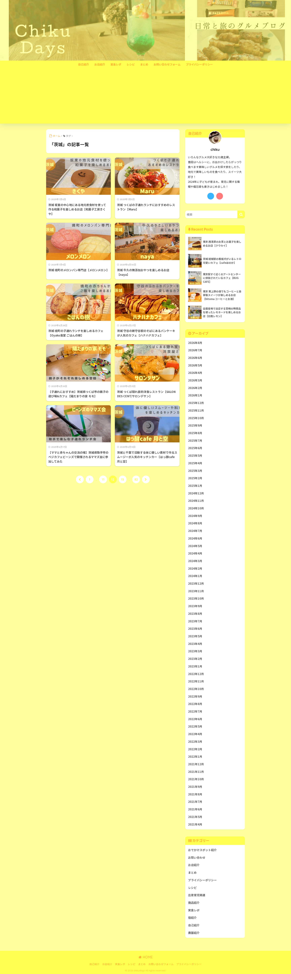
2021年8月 (195, 794)
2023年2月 (195, 659)
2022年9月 (195, 696)
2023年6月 (195, 629)
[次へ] (146, 479)
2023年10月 (196, 598)
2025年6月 (195, 448)
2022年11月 (196, 681)
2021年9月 (195, 787)
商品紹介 (194, 903)
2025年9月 (195, 425)
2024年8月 (195, 523)
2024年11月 (196, 501)
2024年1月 (195, 576)
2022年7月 (195, 711)
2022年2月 (195, 749)
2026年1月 (195, 395)
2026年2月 (195, 388)
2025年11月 (196, 410)
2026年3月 (195, 380)
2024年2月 (195, 568)
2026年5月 (195, 365)
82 (136, 479)
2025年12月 (196, 403)
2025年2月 (195, 478)
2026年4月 (195, 373)
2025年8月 (195, 433)
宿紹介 (192, 918)
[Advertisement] (145, 98)
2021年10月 (196, 779)
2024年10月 (196, 508)
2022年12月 (196, 674)
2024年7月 (195, 531)
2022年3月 (195, 742)
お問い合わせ (196, 857)
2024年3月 (195, 561)
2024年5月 (195, 546)
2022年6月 (195, 719)
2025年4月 (195, 463)
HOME (147, 957)
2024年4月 (195, 553)
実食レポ (115, 64)
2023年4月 (195, 644)
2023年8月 (195, 614)
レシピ (131, 64)
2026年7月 (195, 350)
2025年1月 (195, 486)
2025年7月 (195, 441)
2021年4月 (195, 824)
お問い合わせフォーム (167, 64)
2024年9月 (195, 516)
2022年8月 (195, 704)
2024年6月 (195, 538)
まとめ (144, 64)
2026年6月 (195, 358)
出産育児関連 (196, 895)
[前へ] (80, 479)
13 (122, 479)
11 (103, 479)
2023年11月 (196, 591)
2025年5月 (195, 456)
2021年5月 (195, 817)
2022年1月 (195, 756)
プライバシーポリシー (199, 64)
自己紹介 (83, 64)
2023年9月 (195, 606)
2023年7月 (195, 621)
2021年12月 (196, 764)
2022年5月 (195, 726)
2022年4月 (195, 734)
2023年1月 (195, 666)
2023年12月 (196, 583)
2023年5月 (195, 636)
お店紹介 (99, 64)
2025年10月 (196, 418)
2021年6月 (195, 809)
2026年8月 (195, 343)
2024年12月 (196, 493)
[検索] (241, 214)
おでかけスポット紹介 (202, 850)
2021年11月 (196, 772)
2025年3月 (195, 471)
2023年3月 (195, 651)
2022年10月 (196, 689)
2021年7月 (195, 802)
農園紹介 (194, 933)
